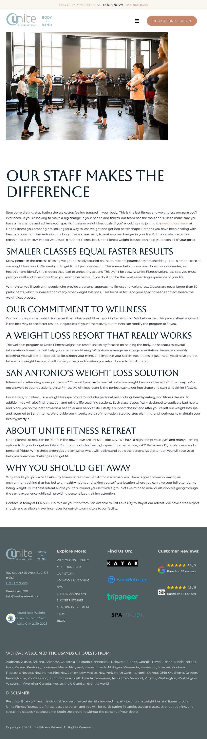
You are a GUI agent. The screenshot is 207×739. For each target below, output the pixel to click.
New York (105, 673)
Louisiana (49, 667)
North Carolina (125, 673)
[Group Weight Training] (87, 86)
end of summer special (80, 5)
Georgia (145, 662)
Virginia (150, 678)
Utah (125, 678)
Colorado (83, 662)
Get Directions (16, 583)
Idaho (168, 662)
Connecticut (100, 662)
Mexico (57, 683)
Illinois (178, 662)
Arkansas (52, 662)
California (68, 662)
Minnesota (131, 667)
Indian (189, 662)
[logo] (29, 14)
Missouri (164, 667)
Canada (45, 683)
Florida (132, 662)
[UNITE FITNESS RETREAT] (26, 550)
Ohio (163, 673)
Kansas (20, 667)
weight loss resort (175, 223)
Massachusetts (95, 667)
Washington (167, 678)
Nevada (27, 673)
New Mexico (88, 673)
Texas (116, 678)
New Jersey (68, 673)
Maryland (76, 667)
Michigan (115, 667)
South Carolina (60, 678)
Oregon (191, 673)
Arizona (38, 662)
